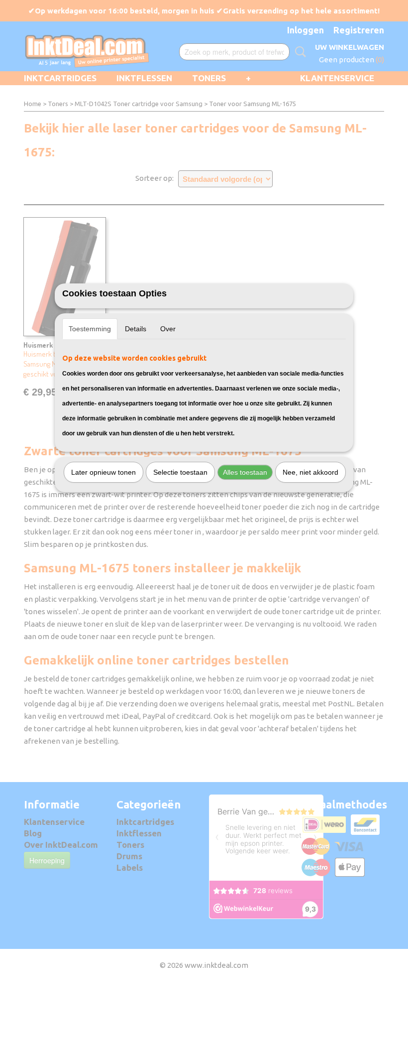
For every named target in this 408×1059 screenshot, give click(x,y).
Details (135, 329)
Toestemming (90, 329)
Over (168, 329)
